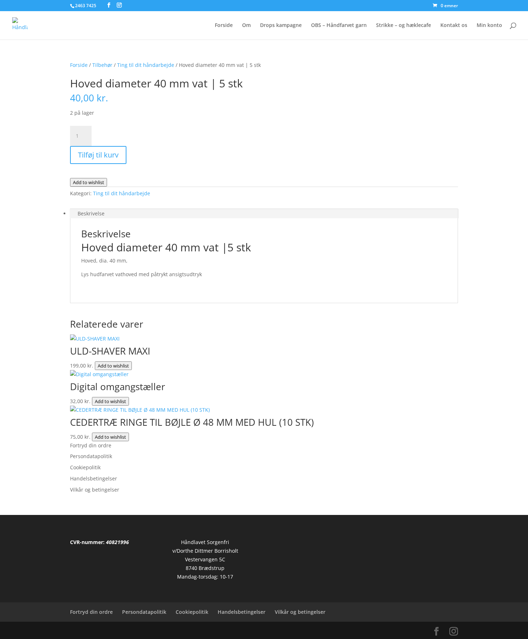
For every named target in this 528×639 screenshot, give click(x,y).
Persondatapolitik (91, 456)
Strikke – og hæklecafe (403, 25)
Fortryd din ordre (90, 445)
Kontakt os (453, 25)
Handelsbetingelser (93, 478)
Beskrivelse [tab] (91, 213)
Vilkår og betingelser (94, 489)
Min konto (489, 25)
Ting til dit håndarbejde (145, 64)
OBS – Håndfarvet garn (339, 25)
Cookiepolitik (85, 467)
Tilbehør (102, 64)
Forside (224, 25)
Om (246, 25)
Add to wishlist (88, 182)
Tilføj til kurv (98, 155)
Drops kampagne (281, 25)
